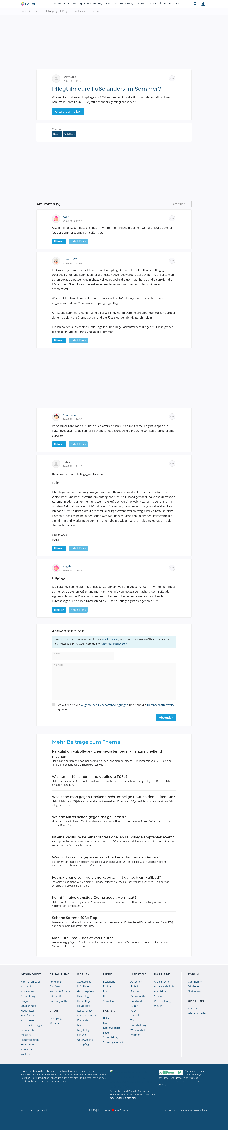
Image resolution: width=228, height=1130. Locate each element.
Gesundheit (58, 3)
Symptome (27, 1044)
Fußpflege (53, 11)
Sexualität (109, 1001)
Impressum (171, 1110)
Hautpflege (83, 1005)
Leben (106, 1032)
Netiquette (194, 991)
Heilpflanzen (28, 1015)
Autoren (193, 1008)
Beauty (97, 3)
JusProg (162, 1084)
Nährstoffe (56, 996)
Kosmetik (82, 1020)
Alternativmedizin (31, 981)
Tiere (133, 1020)
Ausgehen (136, 981)
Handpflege (84, 1001)
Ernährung (75, 3)
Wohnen (135, 1034)
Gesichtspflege (85, 991)
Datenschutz (185, 1110)
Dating (107, 986)
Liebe (108, 3)
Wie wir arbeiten (197, 1013)
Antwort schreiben (68, 111)
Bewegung (56, 1018)
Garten (134, 991)
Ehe (105, 991)
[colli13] (57, 218)
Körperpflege (85, 1010)
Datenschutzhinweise (161, 705)
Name (57, 653)
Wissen (158, 1005)
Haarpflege (83, 996)
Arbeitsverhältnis (164, 986)
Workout (55, 1023)
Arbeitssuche (162, 981)
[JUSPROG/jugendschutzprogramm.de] (171, 1072)
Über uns (196, 1001)
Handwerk (136, 1001)
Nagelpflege (84, 1030)
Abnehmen (56, 981)
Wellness (26, 1054)
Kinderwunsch (111, 1028)
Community (195, 981)
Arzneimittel (28, 991)
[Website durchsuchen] (195, 4)
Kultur (134, 1005)
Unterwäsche (85, 1039)
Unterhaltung (138, 1025)
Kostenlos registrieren (114, 643)
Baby (106, 1018)
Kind (105, 1023)
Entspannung (29, 1005)
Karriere (143, 3)
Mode (80, 1025)
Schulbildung (110, 1037)
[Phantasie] (57, 416)
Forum (177, 3)
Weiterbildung (162, 1001)
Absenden (166, 717)
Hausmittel (27, 1010)
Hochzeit (108, 996)
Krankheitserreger (31, 1025)
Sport (87, 3)
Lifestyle (130, 3)
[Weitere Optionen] (172, 78)
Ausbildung (160, 991)
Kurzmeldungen (160, 3)
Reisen (134, 1010)
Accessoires (84, 981)
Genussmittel (138, 996)
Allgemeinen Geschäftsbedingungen (104, 705)
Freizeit (134, 986)
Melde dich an (110, 639)
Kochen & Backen (60, 991)
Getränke (55, 986)
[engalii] (57, 568)
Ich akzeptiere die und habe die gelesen (116, 707)
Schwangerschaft (113, 1042)
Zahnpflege (83, 1044)
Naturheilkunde (30, 1039)
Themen (35, 11)
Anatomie (26, 986)
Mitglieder (194, 986)
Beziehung (109, 981)
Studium (159, 996)
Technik (134, 1015)
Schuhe (81, 1034)
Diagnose (26, 1001)
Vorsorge (26, 1049)
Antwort (59, 665)
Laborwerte (27, 1030)
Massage (26, 1034)
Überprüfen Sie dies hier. (123, 1097)
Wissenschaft (138, 1030)
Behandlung (28, 996)
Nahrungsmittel (59, 1001)
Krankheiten (28, 1020)
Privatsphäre (200, 1110)
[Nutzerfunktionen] (203, 4)
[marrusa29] (57, 261)
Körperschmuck (86, 1015)
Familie (118, 3)
